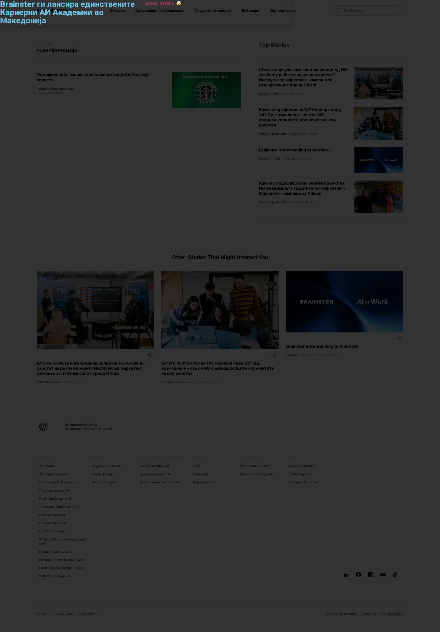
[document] (220, 316)
